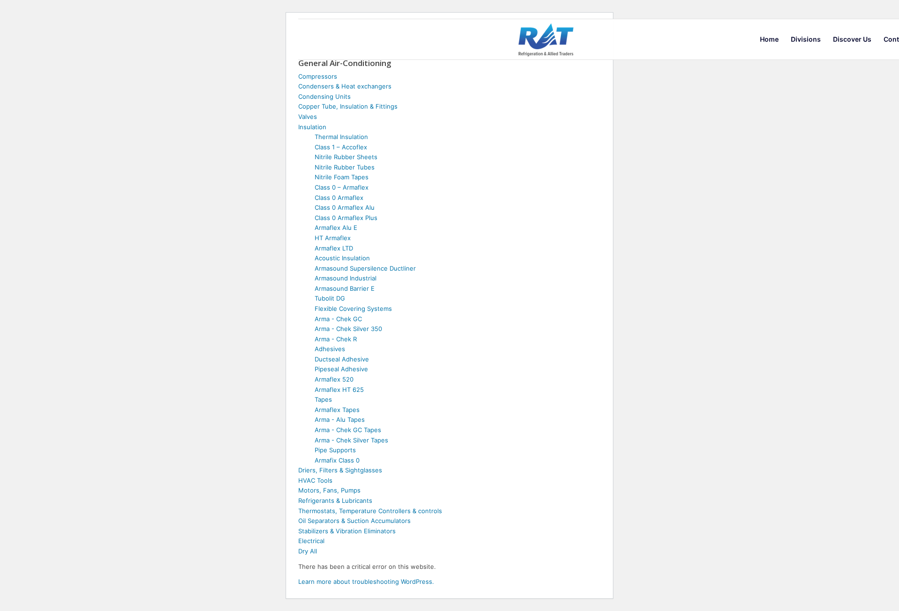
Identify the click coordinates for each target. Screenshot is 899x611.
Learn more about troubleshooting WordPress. (366, 581)
